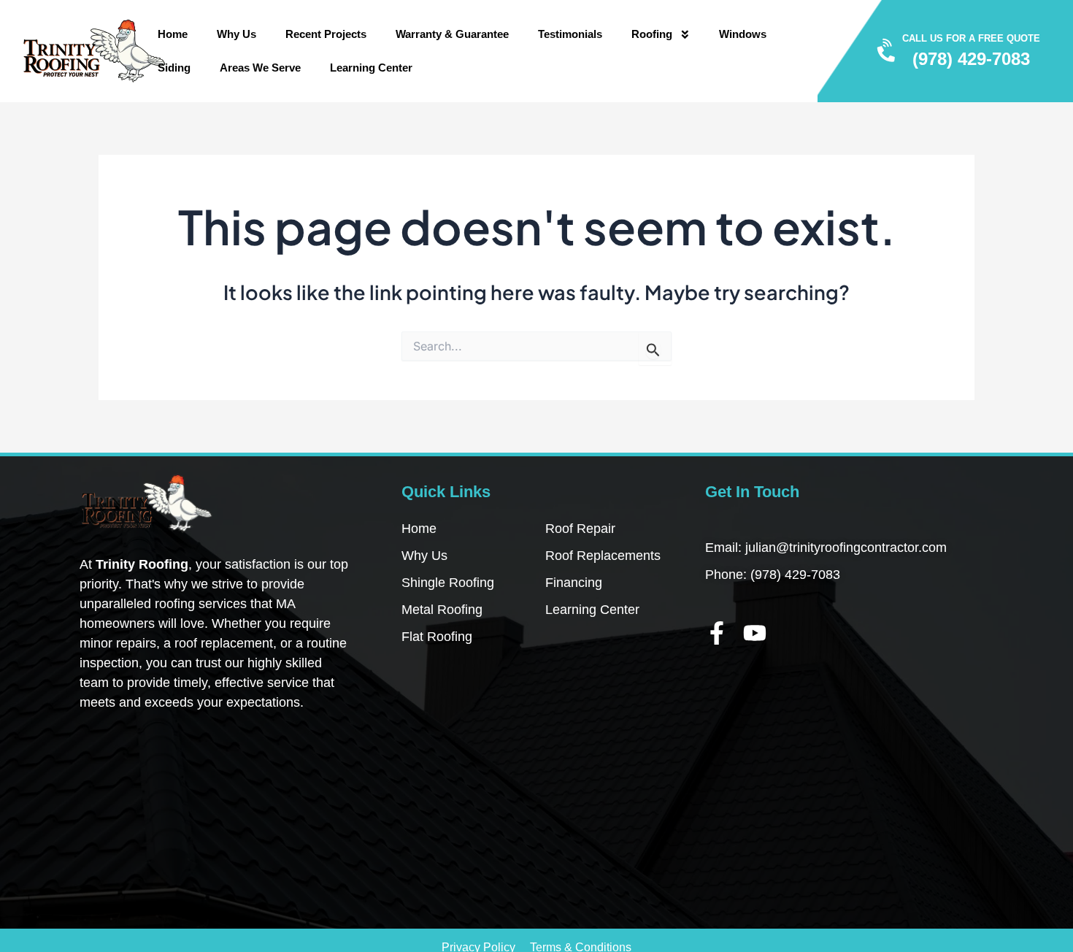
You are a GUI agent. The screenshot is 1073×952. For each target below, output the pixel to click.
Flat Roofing (436, 636)
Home (173, 34)
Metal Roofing (441, 609)
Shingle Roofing (447, 582)
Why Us (236, 34)
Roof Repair (580, 528)
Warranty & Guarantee (452, 34)
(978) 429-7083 (971, 59)
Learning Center (371, 68)
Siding (174, 68)
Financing (573, 582)
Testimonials (570, 34)
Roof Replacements (603, 555)
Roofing (651, 34)
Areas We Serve (260, 68)
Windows (742, 34)
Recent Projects (325, 34)
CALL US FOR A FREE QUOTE (971, 38)
